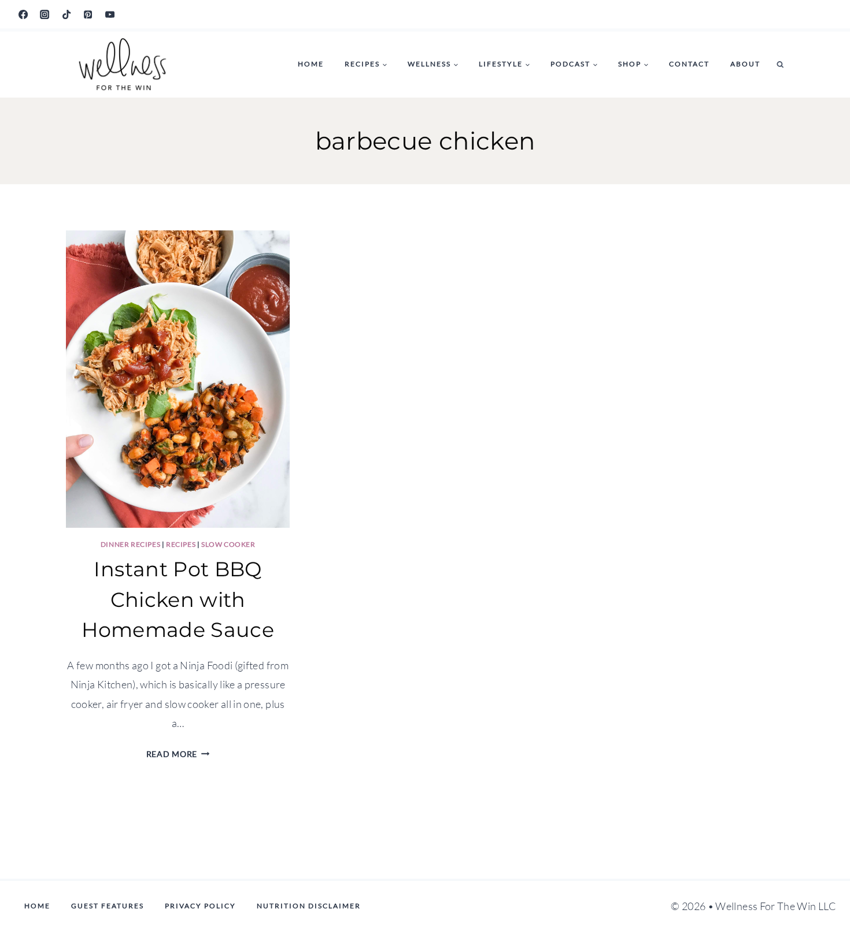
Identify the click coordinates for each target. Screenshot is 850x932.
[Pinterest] (88, 14)
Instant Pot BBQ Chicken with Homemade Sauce (178, 599)
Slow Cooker (228, 544)
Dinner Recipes (130, 544)
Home (311, 63)
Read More (178, 754)
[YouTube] (110, 14)
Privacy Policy (200, 905)
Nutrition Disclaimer (309, 905)
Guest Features (107, 905)
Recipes (180, 544)
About (745, 63)
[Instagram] (44, 14)
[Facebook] (23, 14)
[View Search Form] (780, 64)
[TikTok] (66, 14)
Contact (689, 63)
